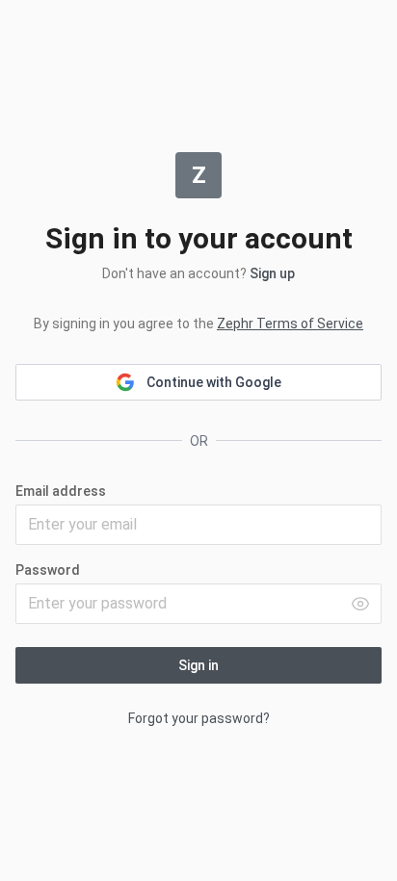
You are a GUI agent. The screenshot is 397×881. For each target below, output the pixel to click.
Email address (60, 491)
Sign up (272, 273)
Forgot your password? (199, 718)
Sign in (198, 665)
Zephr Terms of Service (290, 323)
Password (47, 570)
